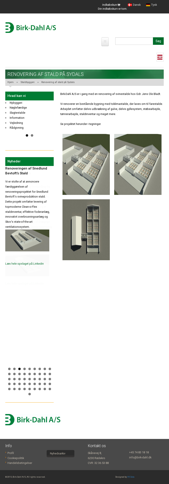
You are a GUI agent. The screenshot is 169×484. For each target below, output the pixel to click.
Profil (10, 453)
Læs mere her (13, 277)
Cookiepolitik (15, 458)
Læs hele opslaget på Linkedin (24, 263)
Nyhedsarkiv (57, 453)
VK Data (130, 477)
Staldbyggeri (27, 82)
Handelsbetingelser (19, 463)
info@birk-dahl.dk (140, 457)
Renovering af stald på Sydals (58, 82)
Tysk (154, 5)
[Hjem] (30, 28)
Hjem (10, 82)
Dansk (137, 5)
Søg (158, 41)
